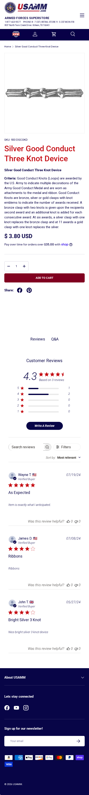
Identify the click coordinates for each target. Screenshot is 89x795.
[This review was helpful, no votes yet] (68, 521)
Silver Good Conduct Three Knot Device (36, 46)
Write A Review (44, 425)
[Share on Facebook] (19, 290)
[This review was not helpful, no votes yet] (76, 521)
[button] (54, 34)
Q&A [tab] (55, 339)
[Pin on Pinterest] (29, 290)
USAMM (17, 784)
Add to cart (44, 277)
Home (7, 46)
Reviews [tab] (37, 339)
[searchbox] (26, 447)
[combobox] (63, 457)
